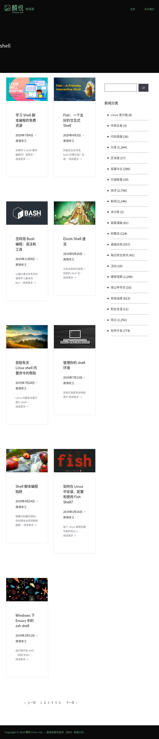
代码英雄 (117, 136)
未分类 (115, 212)
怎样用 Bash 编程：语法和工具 (26, 243)
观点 (114, 320)
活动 (114, 266)
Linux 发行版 (119, 115)
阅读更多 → (22, 159)
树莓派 (115, 233)
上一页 (30, 702)
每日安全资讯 (119, 255)
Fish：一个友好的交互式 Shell (73, 120)
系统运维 (117, 298)
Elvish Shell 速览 (74, 241)
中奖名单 (117, 125)
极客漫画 (117, 223)
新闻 (114, 201)
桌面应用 (117, 244)
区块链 (115, 158)
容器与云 (117, 169)
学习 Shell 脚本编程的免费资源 (26, 120)
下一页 (71, 702)
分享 (114, 147)
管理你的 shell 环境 (74, 365)
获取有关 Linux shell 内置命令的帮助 (26, 367)
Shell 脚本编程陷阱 (27, 489)
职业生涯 (117, 309)
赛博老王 (21, 141)
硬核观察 (117, 276)
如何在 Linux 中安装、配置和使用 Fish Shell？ (73, 494)
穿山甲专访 (118, 287)
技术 (114, 190)
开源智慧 (117, 179)
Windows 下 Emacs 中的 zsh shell (25, 620)
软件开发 (117, 330)
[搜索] (143, 88)
